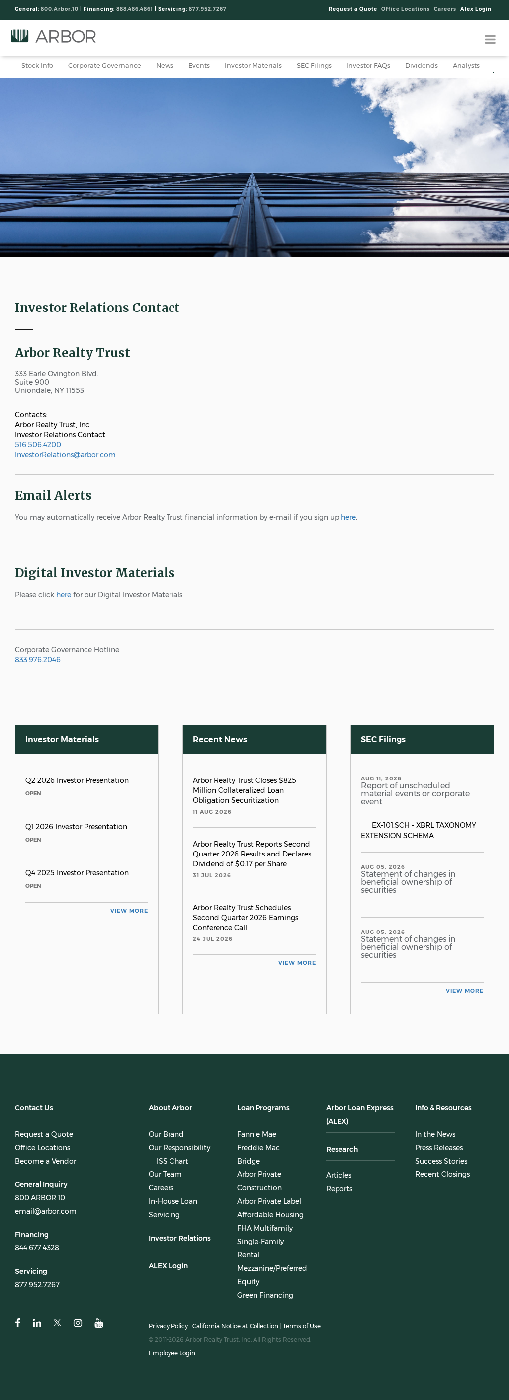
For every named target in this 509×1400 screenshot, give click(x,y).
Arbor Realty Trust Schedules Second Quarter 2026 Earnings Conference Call (245, 917)
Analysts (466, 65)
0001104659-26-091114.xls (478, 901)
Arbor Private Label (269, 1201)
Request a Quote (353, 9)
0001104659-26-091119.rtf (467, 966)
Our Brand (166, 1134)
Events (199, 65)
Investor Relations (180, 1238)
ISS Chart (172, 1161)
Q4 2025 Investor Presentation (78, 872)
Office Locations (405, 9)
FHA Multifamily (265, 1228)
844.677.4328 (37, 1248)
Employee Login (172, 1353)
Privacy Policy (168, 1326)
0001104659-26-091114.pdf (456, 901)
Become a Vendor (45, 1161)
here (348, 517)
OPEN (33, 793)
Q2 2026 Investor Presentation (77, 780)
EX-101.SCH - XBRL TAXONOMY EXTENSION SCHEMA (418, 830)
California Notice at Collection (235, 1326)
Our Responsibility (179, 1147)
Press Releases (439, 1147)
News (164, 65)
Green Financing (265, 1295)
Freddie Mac (258, 1147)
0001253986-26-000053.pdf (377, 812)
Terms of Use (302, 1326)
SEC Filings (314, 65)
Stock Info (37, 65)
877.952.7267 (37, 1284)
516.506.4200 (38, 444)
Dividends (421, 65)
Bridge (248, 1161)
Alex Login (476, 9)
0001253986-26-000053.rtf (388, 812)
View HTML (366, 812)
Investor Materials (253, 65)
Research (342, 1149)
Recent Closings (442, 1174)
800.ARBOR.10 (40, 1197)
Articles (338, 1175)
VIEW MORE (129, 911)
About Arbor (170, 1107)
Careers (445, 9)
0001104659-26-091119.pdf (456, 966)
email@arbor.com (46, 1211)
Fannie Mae (256, 1134)
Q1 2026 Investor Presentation (76, 826)
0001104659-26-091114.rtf (467, 901)
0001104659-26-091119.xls (478, 966)
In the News (435, 1134)
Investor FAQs (368, 65)
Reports (339, 1188)
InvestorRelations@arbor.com (65, 454)
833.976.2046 (38, 659)
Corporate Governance (104, 65)
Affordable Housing (270, 1214)
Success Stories (441, 1161)
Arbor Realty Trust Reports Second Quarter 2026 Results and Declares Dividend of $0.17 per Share (252, 854)
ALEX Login (168, 1265)
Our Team (165, 1174)
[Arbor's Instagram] (78, 1323)
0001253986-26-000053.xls (399, 812)
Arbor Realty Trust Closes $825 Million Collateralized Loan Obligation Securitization (244, 790)
